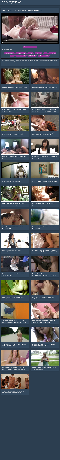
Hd (45, 53)
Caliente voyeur (9, 53)
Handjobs (38, 53)
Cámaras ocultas (21, 53)
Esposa (30, 53)
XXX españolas (11, 2)
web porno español (44, 55)
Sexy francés (32, 55)
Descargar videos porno (30, 47)
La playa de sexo (21, 55)
